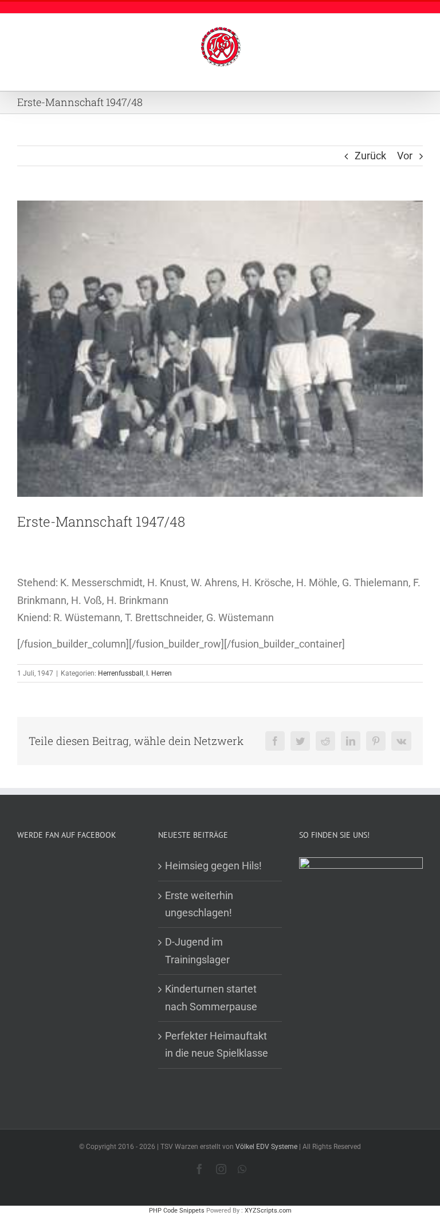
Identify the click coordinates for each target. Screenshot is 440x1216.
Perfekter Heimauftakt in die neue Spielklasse (216, 1044)
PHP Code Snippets (177, 1210)
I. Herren (159, 673)
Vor (404, 156)
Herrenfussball (120, 673)
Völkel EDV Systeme (266, 1147)
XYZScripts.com (268, 1210)
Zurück (370, 156)
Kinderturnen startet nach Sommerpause (211, 997)
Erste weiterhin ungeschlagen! (199, 904)
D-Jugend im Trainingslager (197, 950)
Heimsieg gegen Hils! (213, 866)
